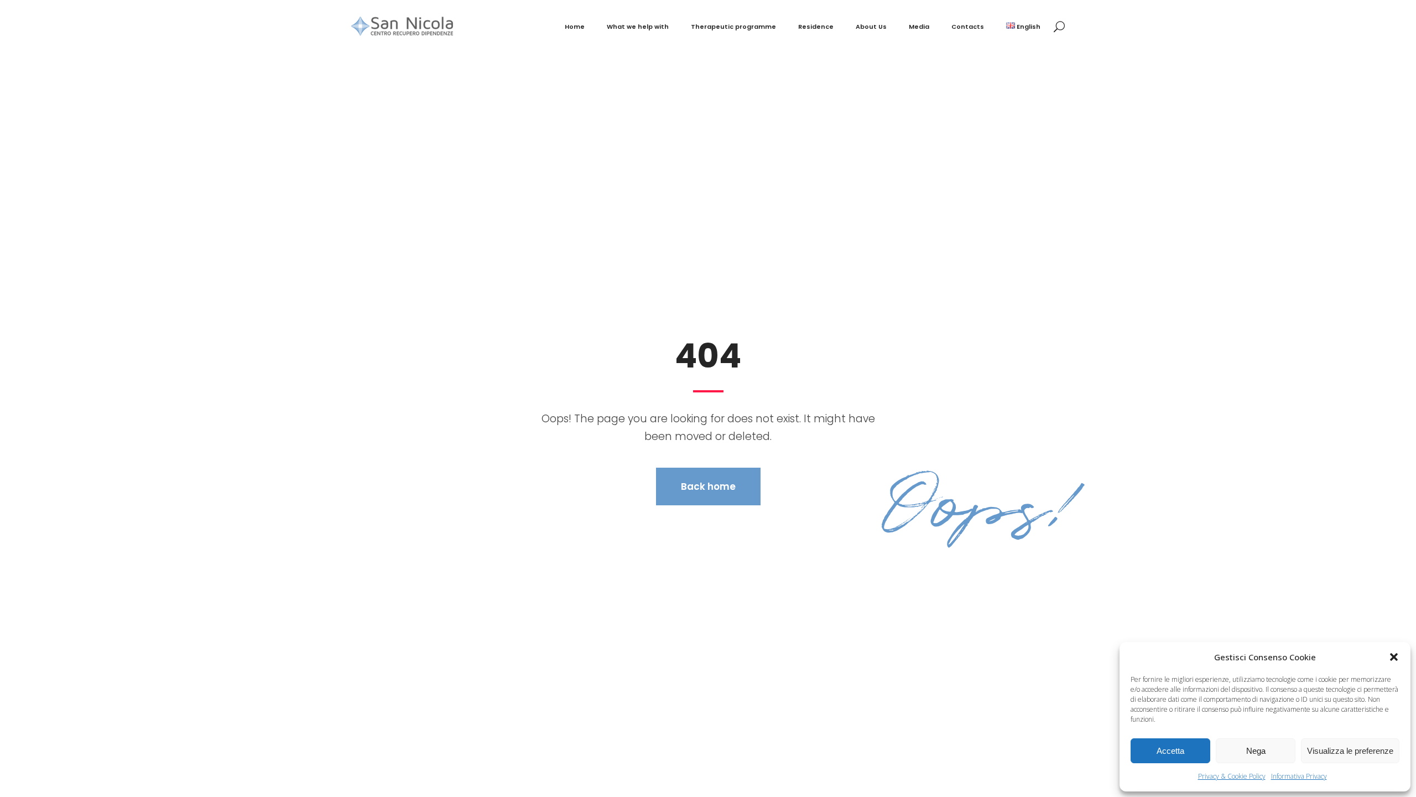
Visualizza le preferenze (1350, 750)
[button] (1393, 657)
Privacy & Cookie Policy (1232, 776)
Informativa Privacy (1299, 776)
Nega (1256, 750)
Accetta (1170, 750)
